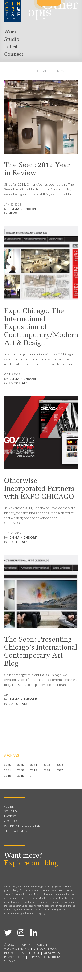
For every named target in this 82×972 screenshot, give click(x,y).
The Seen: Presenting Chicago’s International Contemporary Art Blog (40, 652)
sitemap (9, 961)
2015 (20, 776)
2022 (59, 765)
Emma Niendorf (23, 209)
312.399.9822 (52, 953)
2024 (33, 765)
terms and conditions (44, 957)
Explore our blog (31, 863)
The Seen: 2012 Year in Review (37, 169)
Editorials (39, 71)
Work (10, 31)
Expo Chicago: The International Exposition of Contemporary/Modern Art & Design (41, 327)
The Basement (17, 831)
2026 (7, 765)
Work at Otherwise (22, 826)
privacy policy (14, 957)
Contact (12, 821)
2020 (20, 770)
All (18, 71)
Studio (11, 39)
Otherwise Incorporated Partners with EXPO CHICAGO (39, 489)
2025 (20, 765)
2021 (7, 770)
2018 (46, 770)
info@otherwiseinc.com (21, 953)
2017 (59, 770)
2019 (33, 770)
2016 (7, 776)
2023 (46, 765)
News (61, 71)
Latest (11, 47)
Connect (13, 54)
